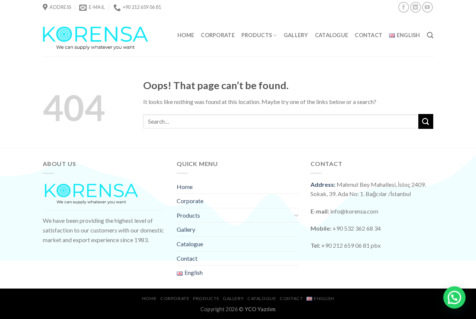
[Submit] (425, 121)
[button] (454, 297)
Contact (368, 35)
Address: (323, 184)
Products (256, 35)
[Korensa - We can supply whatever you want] (95, 35)
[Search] (430, 35)
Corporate (218, 35)
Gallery (296, 35)
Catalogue (331, 35)
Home (185, 35)
